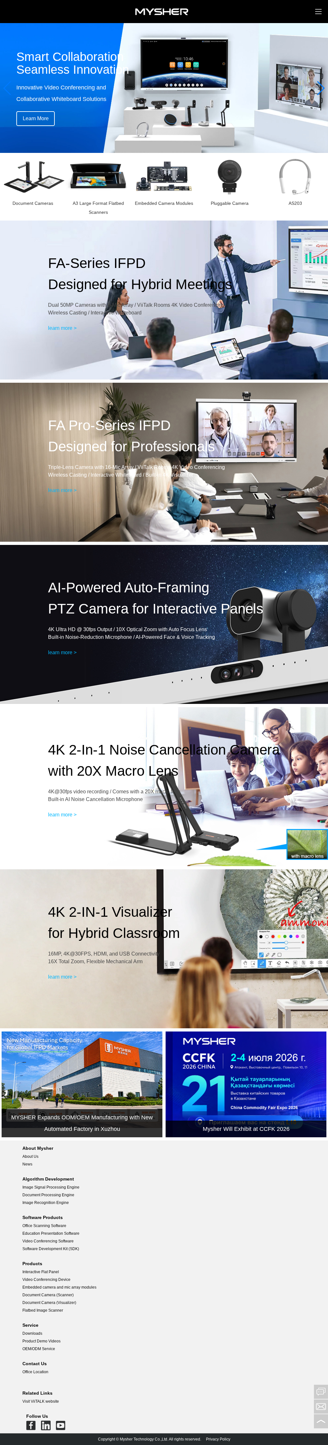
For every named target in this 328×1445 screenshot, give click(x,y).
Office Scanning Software (44, 1226)
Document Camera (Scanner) (48, 1295)
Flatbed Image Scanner (42, 1310)
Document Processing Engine (48, 1195)
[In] (46, 1427)
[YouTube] (60, 1427)
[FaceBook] (31, 1427)
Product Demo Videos (41, 1341)
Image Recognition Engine (45, 1202)
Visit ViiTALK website (40, 1401)
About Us (30, 1156)
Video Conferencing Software (48, 1241)
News (27, 1164)
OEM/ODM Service (38, 1349)
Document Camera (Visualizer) (49, 1302)
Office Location (35, 1372)
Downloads (32, 1333)
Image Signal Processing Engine (50, 1187)
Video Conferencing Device (46, 1279)
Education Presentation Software (50, 1233)
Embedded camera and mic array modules (59, 1287)
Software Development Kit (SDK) (50, 1249)
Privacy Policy (218, 1439)
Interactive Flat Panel (40, 1272)
